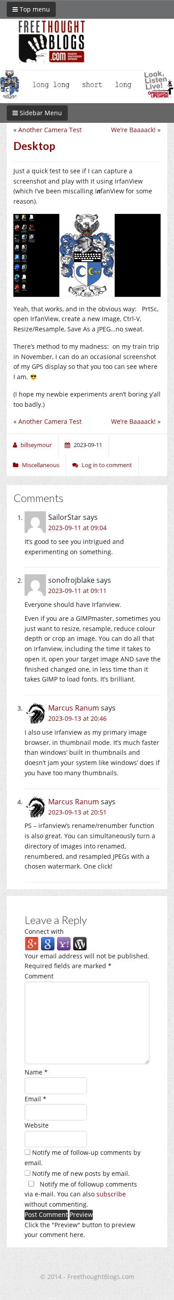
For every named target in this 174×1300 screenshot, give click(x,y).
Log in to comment (107, 465)
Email (35, 1099)
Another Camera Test (50, 129)
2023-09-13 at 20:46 (77, 718)
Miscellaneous (40, 465)
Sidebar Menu (40, 113)
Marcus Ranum (73, 708)
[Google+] (32, 943)
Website (37, 1125)
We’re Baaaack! (133, 129)
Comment (39, 976)
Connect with (44, 931)
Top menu (34, 9)
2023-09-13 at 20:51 (77, 812)
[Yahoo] (64, 943)
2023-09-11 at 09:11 (77, 590)
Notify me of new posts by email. (81, 1173)
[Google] (48, 943)
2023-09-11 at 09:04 (77, 527)
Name (36, 1072)
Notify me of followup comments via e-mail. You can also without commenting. (81, 1194)
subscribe (111, 1194)
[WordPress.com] (80, 943)
